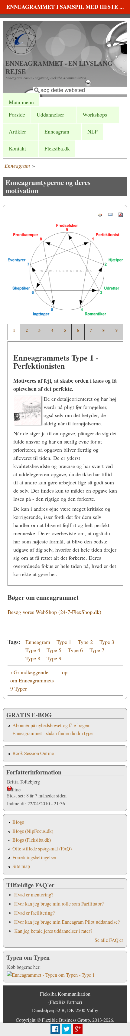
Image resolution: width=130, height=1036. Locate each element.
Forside (17, 114)
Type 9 (54, 658)
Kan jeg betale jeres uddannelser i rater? (53, 931)
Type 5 (54, 650)
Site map (21, 866)
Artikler (17, 131)
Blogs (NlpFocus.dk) (32, 831)
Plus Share (78, 1029)
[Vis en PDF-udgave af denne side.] (120, 213)
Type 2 (85, 641)
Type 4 (32, 650)
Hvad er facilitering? (34, 912)
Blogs (18, 822)
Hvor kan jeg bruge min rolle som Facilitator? (59, 903)
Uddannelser (50, 114)
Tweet (66, 1029)
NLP (92, 131)
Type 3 (106, 641)
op (64, 672)
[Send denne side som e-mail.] (110, 213)
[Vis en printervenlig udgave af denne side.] (100, 213)
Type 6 (75, 650)
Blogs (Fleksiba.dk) (31, 839)
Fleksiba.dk (57, 148)
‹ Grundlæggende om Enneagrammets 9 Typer (32, 680)
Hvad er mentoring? (33, 894)
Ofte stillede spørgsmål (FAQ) (42, 848)
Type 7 (96, 650)
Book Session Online (33, 753)
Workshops (95, 114)
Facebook (55, 1029)
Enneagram (56, 131)
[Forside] (21, 51)
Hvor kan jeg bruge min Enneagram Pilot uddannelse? (67, 922)
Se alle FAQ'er (109, 940)
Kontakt (17, 148)
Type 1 (64, 641)
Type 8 (32, 658)
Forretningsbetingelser (34, 857)
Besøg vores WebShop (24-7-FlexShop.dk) (54, 611)
